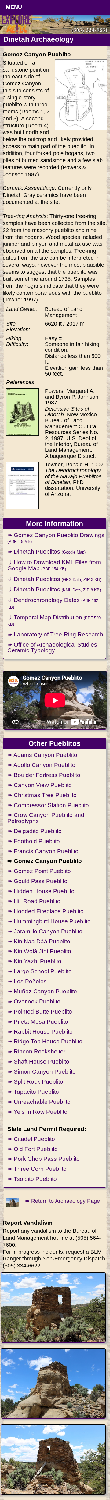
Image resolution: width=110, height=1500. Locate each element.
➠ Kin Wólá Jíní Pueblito (39, 951)
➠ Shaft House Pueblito (38, 1061)
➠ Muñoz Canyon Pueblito (42, 991)
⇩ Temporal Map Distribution (54, 620)
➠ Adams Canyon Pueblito (42, 754)
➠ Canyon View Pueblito (39, 785)
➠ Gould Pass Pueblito (37, 881)
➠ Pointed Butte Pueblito (39, 1011)
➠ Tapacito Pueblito (33, 1091)
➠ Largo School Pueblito (39, 971)
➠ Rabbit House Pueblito (40, 1031)
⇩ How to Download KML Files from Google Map (54, 565)
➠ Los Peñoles (27, 981)
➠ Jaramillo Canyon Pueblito (44, 931)
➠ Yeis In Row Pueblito (37, 1111)
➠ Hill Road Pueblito (34, 901)
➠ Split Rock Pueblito (35, 1081)
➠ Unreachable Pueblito (39, 1101)
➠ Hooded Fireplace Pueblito (45, 911)
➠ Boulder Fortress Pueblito (43, 774)
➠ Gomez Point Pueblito (39, 871)
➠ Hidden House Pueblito (41, 891)
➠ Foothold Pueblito (33, 841)
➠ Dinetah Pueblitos (46, 551)
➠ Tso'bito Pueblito (32, 1178)
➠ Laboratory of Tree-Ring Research (55, 634)
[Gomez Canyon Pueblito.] (53, 1307)
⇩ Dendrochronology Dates (52, 603)
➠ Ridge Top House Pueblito (44, 1041)
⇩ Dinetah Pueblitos (54, 578)
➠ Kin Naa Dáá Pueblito (38, 941)
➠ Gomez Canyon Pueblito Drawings (56, 538)
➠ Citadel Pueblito (31, 1138)
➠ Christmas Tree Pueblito (42, 795)
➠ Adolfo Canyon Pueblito (41, 764)
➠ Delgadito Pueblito (34, 831)
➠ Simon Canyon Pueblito (41, 1071)
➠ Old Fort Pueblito (32, 1148)
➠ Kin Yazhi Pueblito (34, 961)
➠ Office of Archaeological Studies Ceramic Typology (52, 647)
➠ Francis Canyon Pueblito (43, 851)
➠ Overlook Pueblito (34, 1001)
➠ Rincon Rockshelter (36, 1051)
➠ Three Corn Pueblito (37, 1168)
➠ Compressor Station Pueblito (48, 805)
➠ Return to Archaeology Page (62, 1201)
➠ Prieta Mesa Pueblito (37, 1021)
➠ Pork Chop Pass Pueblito (43, 1158)
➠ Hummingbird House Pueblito (49, 921)
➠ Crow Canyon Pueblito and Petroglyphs (45, 817)
